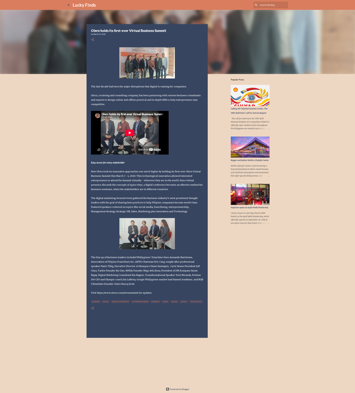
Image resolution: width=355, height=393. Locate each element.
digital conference (120, 302)
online (174, 302)
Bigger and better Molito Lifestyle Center (250, 160)
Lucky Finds (84, 5)
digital (106, 302)
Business (96, 302)
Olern (165, 302)
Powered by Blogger (179, 389)
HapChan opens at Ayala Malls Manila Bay (249, 207)
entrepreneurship (140, 302)
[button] (92, 40)
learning (155, 302)
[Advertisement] (147, 361)
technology (196, 302)
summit (184, 302)
